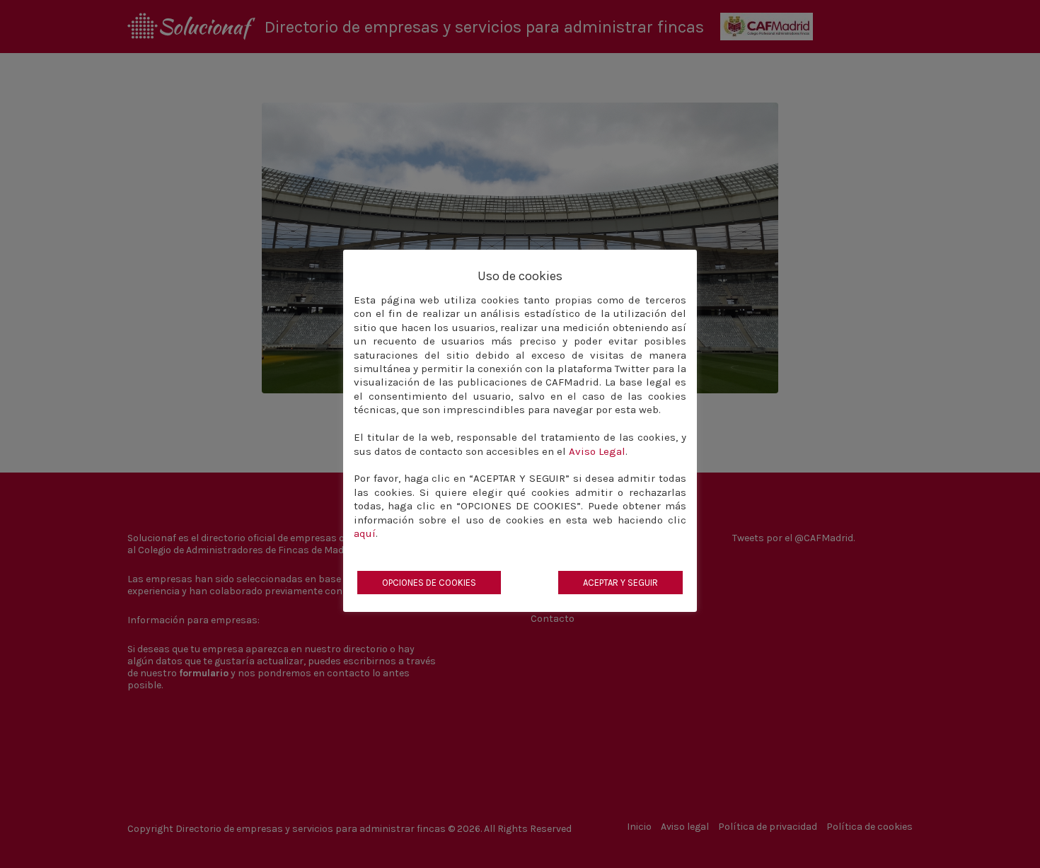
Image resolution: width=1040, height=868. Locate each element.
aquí (365, 533)
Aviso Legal (597, 451)
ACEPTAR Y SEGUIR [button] (620, 582)
